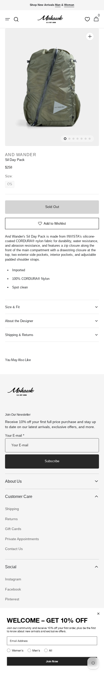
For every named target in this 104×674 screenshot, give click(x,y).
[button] (96, 19)
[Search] (16, 19)
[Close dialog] (98, 614)
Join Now (52, 661)
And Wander (20, 155)
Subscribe (52, 461)
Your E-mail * (14, 435)
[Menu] (7, 19)
